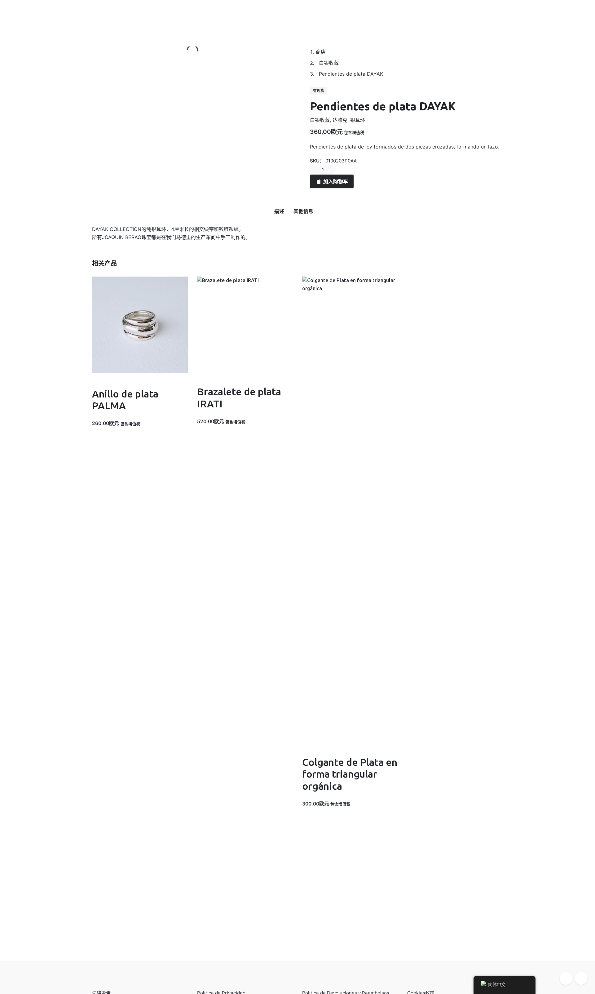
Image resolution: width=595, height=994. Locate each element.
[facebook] (566, 978)
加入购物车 (335, 181)
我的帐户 (40, 15)
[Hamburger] (15, 16)
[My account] (539, 16)
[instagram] (581, 978)
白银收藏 (320, 120)
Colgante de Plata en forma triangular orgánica (349, 774)
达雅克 (340, 120)
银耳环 (357, 120)
